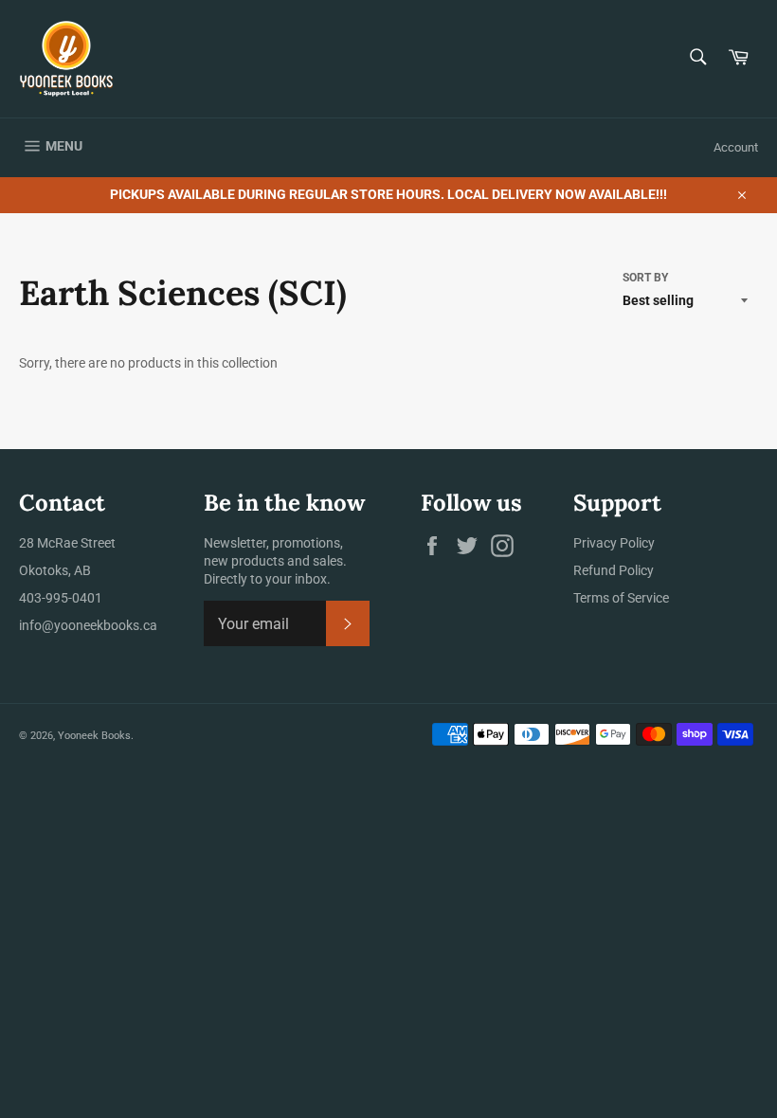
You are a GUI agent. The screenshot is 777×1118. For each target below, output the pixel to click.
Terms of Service (621, 597)
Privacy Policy (614, 542)
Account (736, 147)
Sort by (645, 277)
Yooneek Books (94, 736)
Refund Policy (613, 570)
